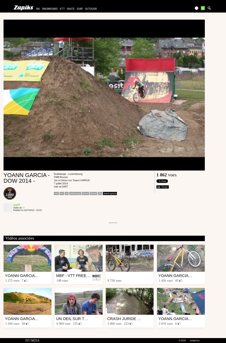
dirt (100, 193)
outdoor (91, 8)
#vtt (62, 193)
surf (80, 8)
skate (71, 8)
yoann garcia (110, 193)
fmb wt (85, 193)
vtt (62, 8)
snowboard (50, 8)
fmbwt (93, 193)
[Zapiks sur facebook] (182, 9)
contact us (195, 340)
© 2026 (182, 340)
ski (38, 8)
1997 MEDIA (33, 340)
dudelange (75, 193)
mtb (56, 193)
